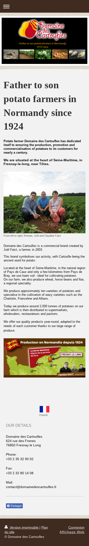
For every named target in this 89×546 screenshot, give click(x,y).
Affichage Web (72, 532)
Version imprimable (24, 527)
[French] (44, 409)
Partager (16, 506)
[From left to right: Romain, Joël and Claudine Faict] (44, 202)
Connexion (76, 527)
